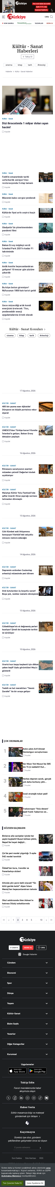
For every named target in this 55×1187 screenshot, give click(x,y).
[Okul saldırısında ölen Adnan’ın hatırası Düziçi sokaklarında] (46, 907)
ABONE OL (28, 948)
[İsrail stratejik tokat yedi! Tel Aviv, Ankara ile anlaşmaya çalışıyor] (16, 797)
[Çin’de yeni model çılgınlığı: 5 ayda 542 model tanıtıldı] (46, 860)
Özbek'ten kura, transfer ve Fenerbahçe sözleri (15, 869)
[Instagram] (34, 1098)
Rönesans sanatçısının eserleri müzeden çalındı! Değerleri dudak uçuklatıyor (18, 472)
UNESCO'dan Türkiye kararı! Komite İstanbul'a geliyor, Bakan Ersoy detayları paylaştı (19, 433)
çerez (48, 1168)
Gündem (11, 962)
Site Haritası (30, 1158)
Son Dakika (17, 1158)
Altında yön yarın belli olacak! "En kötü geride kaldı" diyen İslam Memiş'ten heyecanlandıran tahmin (19, 886)
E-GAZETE (14, 948)
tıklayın (34, 1116)
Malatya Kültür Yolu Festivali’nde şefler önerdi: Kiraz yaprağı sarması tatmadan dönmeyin (19, 496)
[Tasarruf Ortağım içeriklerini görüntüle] (24, 23)
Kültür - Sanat (9, 403)
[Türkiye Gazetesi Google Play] (37, 1071)
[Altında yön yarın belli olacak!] (46, 890)
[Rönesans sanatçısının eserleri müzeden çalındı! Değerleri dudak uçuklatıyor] (46, 469)
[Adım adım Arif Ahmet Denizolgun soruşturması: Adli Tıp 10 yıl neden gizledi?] (16, 752)
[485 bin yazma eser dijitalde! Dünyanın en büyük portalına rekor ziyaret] (46, 407)
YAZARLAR (39, 23)
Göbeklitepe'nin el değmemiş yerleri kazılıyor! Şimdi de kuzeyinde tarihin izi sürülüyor (20, 629)
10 (41, 920)
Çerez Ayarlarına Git (35, 1183)
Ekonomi (11, 973)
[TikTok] (40, 1098)
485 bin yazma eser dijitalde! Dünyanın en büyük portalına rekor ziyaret (19, 409)
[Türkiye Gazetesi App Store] (17, 1071)
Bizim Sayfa (13, 1023)
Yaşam (10, 1003)
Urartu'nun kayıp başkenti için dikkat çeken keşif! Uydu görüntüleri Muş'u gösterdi (20, 667)
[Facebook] (15, 1098)
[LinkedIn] (21, 1098)
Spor (9, 983)
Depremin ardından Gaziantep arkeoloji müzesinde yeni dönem (18, 572)
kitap (20, 65)
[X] (8, 1098)
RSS (41, 1158)
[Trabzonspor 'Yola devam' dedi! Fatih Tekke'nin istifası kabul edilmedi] (16, 812)
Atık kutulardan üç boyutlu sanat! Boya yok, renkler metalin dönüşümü (20, 592)
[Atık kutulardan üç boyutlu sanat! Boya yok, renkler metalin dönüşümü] (46, 591)
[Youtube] (27, 1098)
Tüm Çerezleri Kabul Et (12, 1183)
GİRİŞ (46, 17)
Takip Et (27, 56)
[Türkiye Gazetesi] (16, 18)
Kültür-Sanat (13, 1013)
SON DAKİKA (9, 23)
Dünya (10, 993)
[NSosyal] (46, 1098)
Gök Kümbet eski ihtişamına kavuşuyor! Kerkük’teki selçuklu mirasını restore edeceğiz (17, 534)
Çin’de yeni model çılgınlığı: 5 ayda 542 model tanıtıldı (19, 855)
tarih (30, 65)
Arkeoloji (41, 65)
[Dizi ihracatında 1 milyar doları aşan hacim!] (27, 100)
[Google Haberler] (27, 954)
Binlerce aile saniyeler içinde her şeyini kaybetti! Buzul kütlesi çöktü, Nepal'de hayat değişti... (19, 839)
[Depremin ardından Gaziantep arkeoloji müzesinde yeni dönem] (46, 570)
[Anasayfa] (27, 939)
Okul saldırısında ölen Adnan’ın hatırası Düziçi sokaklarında (17, 902)
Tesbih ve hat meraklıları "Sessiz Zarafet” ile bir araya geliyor (18, 690)
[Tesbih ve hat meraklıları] (46, 688)
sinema (9, 65)
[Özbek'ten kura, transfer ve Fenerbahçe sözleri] (46, 875)
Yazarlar (11, 1034)
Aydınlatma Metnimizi (11, 1176)
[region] (27, 1175)
